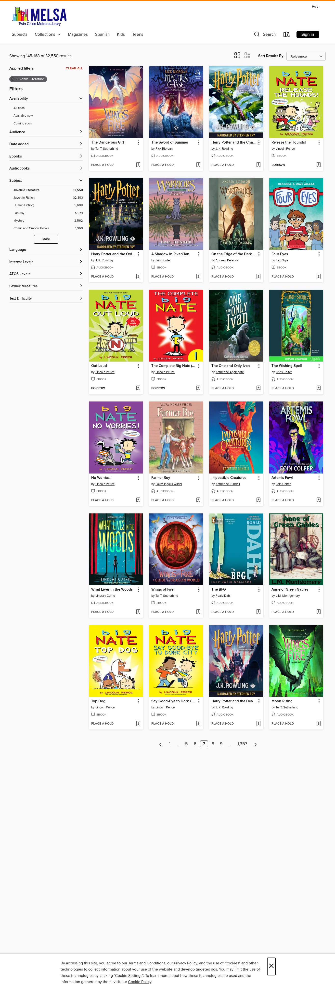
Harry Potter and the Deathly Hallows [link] (233, 701)
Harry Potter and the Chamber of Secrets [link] (233, 142)
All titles (19, 108)
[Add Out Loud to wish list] (138, 388)
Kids (121, 34)
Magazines (78, 34)
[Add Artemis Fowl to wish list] (318, 500)
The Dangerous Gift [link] (107, 142)
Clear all (74, 68)
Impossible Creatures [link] (228, 478)
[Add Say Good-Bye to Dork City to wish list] (198, 724)
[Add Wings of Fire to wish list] (198, 612)
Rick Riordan (164, 149)
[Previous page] (161, 744)
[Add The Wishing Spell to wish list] (318, 388)
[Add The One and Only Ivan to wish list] (258, 388)
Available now (23, 116)
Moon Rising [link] (282, 701)
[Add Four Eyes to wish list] (318, 277)
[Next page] (255, 744)
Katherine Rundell (228, 484)
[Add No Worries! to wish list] (138, 500)
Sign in (307, 34)
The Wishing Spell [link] (286, 366)
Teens (137, 34)
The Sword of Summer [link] (169, 142)
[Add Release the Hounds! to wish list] (318, 165)
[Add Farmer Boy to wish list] (198, 500)
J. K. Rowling (224, 149)
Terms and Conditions (146, 963)
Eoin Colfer (283, 484)
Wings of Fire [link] (162, 589)
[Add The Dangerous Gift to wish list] (138, 165)
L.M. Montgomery (288, 596)
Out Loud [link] (99, 366)
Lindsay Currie (105, 596)
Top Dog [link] (98, 701)
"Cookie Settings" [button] (128, 975)
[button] (264, 35)
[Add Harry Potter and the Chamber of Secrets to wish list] (258, 165)
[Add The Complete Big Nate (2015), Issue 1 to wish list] (198, 388)
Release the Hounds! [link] (288, 142)
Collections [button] (46, 34)
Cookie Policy (139, 981)
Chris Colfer (284, 372)
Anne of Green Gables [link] (289, 589)
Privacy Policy (185, 963)
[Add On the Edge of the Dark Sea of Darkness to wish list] (258, 277)
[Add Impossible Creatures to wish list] (258, 500)
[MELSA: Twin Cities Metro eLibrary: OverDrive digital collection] (39, 16)
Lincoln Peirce (285, 149)
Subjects (19, 34)
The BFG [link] (218, 589)
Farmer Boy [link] (160, 478)
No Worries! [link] (101, 478)
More (46, 239)
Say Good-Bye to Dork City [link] (173, 701)
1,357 (242, 744)
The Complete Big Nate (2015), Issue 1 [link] (173, 366)
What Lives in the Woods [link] (112, 589)
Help (315, 7)
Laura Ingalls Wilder (168, 484)
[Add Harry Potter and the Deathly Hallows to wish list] (258, 724)
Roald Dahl (223, 596)
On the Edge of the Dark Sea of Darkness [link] (233, 254)
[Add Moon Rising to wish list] (318, 724)
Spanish (102, 34)
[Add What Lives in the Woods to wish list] (138, 612)
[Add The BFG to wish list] (258, 612)
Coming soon (22, 123)
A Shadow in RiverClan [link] (170, 254)
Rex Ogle (282, 260)
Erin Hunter (163, 260)
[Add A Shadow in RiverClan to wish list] (198, 277)
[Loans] (286, 35)
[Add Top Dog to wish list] (138, 724)
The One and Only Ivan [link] (230, 366)
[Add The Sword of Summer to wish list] (198, 165)
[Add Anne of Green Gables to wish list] (318, 612)
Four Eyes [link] (279, 254)
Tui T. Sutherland (106, 149)
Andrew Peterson (227, 260)
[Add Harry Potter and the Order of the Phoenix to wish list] (138, 277)
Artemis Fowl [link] (282, 478)
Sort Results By (270, 56)
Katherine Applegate (230, 372)
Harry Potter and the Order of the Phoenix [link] (113, 254)
